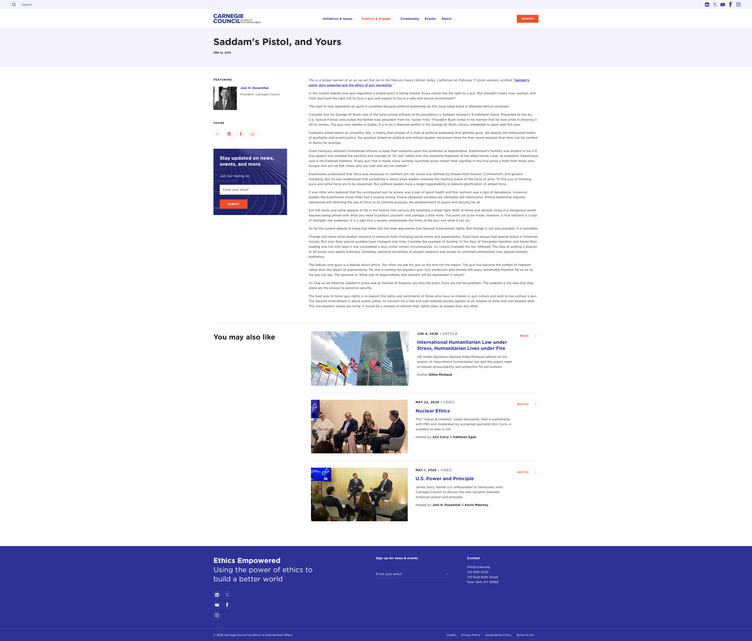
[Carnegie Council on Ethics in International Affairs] (237, 19)
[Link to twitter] (715, 4)
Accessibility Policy (498, 634)
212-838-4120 (477, 572)
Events (430, 19)
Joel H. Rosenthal (254, 88)
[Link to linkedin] (707, 4)
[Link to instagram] (738, 4)
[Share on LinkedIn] (229, 134)
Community (409, 19)
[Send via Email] (253, 134)
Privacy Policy (470, 634)
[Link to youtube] (723, 4)
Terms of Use (525, 634)
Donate (528, 18)
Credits (451, 634)
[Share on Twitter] (217, 134)
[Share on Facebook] (241, 134)
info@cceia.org (478, 567)
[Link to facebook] (730, 4)
